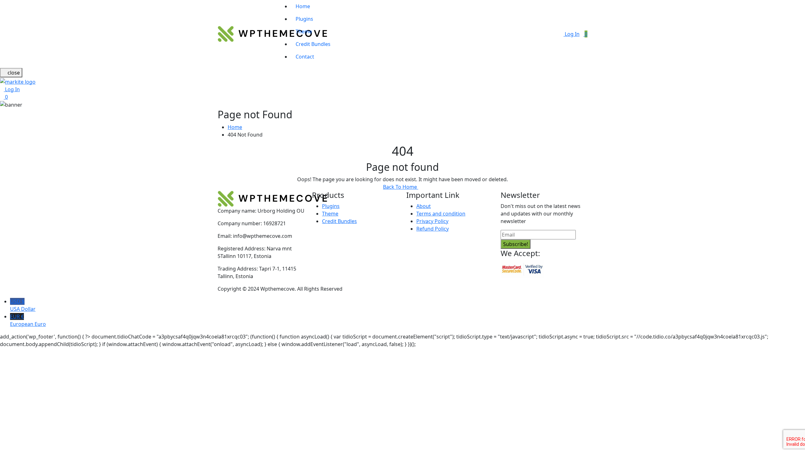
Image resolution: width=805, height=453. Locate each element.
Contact (305, 56)
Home (303, 6)
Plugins (304, 18)
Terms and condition (440, 213)
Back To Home (400, 186)
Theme (304, 31)
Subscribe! (515, 244)
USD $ (23, 305)
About (423, 206)
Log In (572, 34)
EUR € (28, 320)
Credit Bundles (313, 44)
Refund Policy (432, 228)
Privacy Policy (432, 221)
